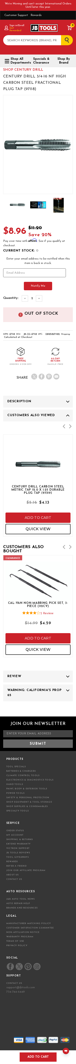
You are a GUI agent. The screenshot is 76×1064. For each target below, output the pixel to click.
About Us (12, 875)
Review (14, 676)
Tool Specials (16, 767)
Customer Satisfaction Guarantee (30, 928)
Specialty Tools (17, 811)
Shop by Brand (63, 60)
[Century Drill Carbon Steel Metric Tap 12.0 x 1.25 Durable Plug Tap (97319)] (38, 474)
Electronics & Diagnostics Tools (29, 780)
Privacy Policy (16, 945)
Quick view (38, 529)
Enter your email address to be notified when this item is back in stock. (38, 261)
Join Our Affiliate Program (25, 870)
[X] (34, 377)
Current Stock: (20, 250)
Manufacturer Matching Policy (28, 923)
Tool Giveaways (17, 857)
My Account (14, 835)
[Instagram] (37, 966)
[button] (63, 426)
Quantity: (11, 298)
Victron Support (18, 848)
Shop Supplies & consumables (27, 806)
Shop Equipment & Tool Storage (29, 802)
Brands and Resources (22, 908)
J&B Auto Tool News (20, 899)
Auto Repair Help (18, 903)
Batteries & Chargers (21, 771)
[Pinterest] (49, 377)
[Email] (56, 377)
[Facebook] (42, 377)
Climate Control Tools (22, 775)
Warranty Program (19, 937)
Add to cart (38, 517)
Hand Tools (14, 784)
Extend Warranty (18, 844)
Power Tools (15, 793)
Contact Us (14, 879)
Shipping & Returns (19, 839)
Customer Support (16, 15)
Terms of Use (15, 941)
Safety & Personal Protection (27, 797)
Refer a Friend (16, 866)
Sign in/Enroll (17, 25)
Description (19, 401)
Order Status (15, 831)
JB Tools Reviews (18, 853)
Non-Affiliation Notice (22, 932)
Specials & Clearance (41, 60)
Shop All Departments (19, 60)
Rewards (36, 15)
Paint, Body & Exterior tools (26, 789)
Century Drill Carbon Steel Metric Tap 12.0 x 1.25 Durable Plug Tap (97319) (38, 489)
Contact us (14, 983)
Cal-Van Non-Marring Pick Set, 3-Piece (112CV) (38, 605)
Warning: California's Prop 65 (34, 693)
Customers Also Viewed (31, 415)
